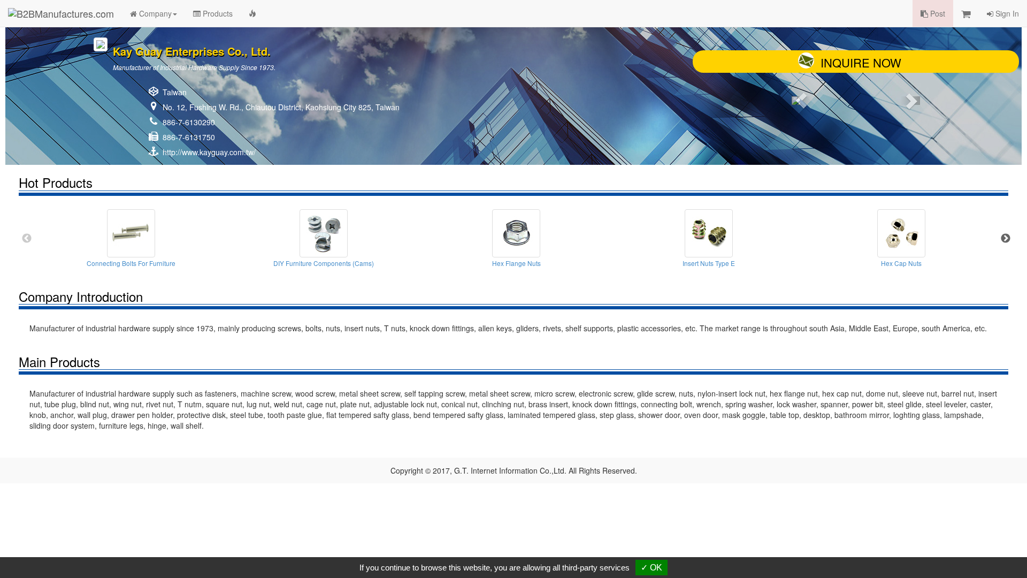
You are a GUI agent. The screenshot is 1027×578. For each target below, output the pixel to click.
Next (1005, 238)
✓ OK (651, 567)
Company (154, 13)
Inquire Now (861, 62)
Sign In (1006, 13)
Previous (26, 238)
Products (217, 13)
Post (936, 13)
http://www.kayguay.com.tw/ (209, 152)
